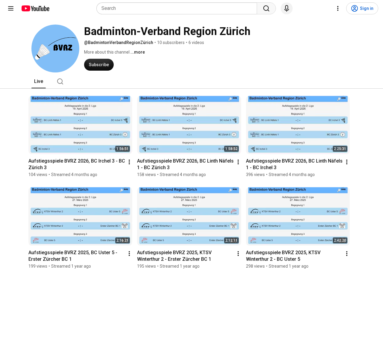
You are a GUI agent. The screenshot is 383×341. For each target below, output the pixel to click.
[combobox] (178, 8)
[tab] (38, 81)
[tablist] (191, 81)
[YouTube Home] (35, 8)
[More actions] (129, 162)
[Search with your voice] (287, 8)
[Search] (266, 8)
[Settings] (337, 8)
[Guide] (10, 8)
